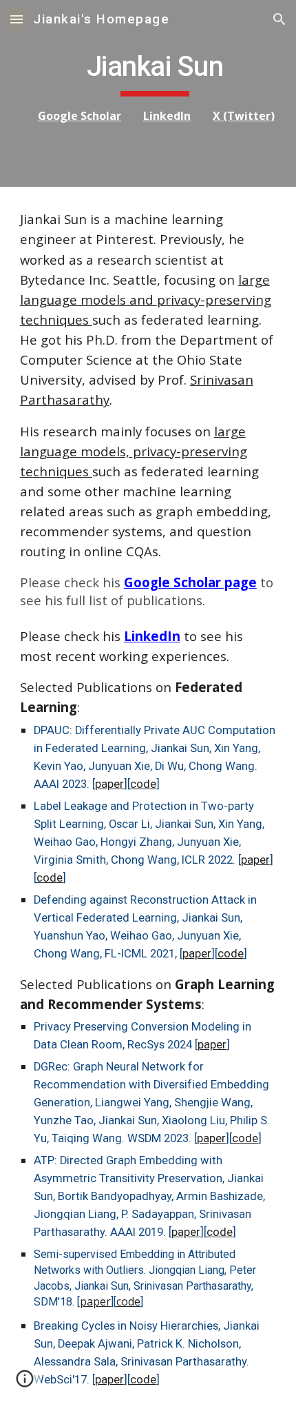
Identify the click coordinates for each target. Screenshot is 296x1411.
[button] (16, 19)
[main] (148, 93)
